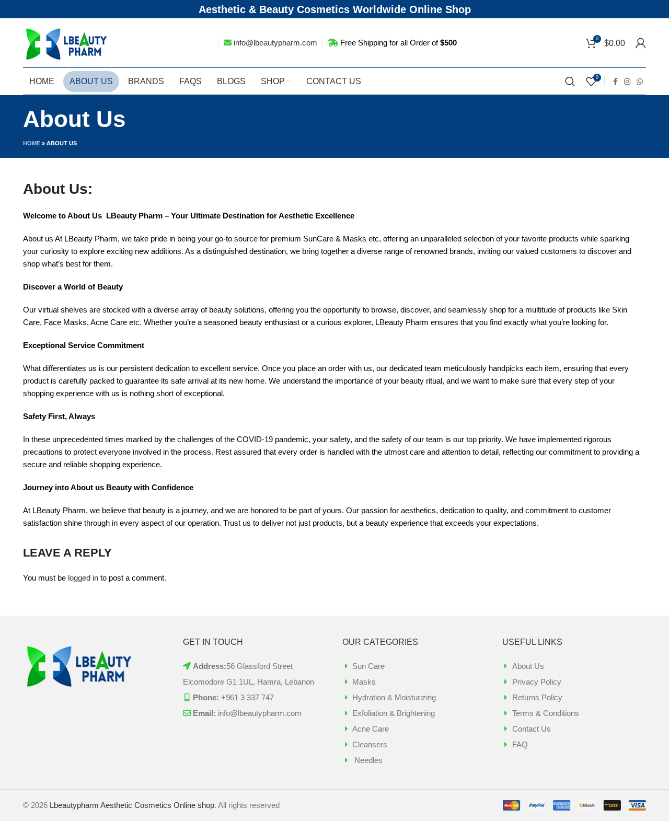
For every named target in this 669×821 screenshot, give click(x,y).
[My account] (640, 42)
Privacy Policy (536, 681)
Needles (367, 760)
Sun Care (368, 666)
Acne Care (370, 728)
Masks (364, 681)
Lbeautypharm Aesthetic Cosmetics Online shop (132, 805)
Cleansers (369, 744)
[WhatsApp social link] (639, 81)
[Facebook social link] (615, 81)
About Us (528, 666)
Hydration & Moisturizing (394, 697)
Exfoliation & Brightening (393, 713)
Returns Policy (537, 697)
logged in (83, 577)
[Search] (570, 81)
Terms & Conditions (545, 713)
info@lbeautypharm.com (275, 42)
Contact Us (531, 728)
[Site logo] (67, 42)
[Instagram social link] (627, 81)
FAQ (520, 744)
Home (31, 143)
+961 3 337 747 (247, 697)
